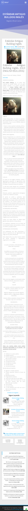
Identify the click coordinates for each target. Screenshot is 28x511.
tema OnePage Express (17, 509)
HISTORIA (5, 77)
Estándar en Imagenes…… (14, 392)
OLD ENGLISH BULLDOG (18, 435)
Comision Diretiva (10, 46)
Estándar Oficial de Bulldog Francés (18, 410)
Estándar (18, 433)
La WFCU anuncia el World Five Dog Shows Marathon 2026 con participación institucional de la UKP (14, 458)
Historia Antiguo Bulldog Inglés (18, 398)
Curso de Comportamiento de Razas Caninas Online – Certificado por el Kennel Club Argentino (14, 480)
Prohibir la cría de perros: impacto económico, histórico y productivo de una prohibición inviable (14, 496)
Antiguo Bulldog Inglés (10, 433)
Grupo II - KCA (9, 48)
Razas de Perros (17, 48)
